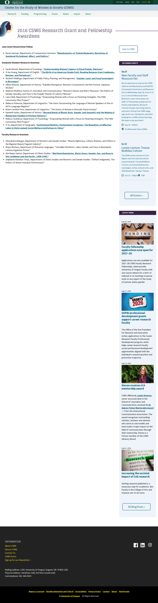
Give (138, 2)
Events (55, 13)
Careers (106, 591)
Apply (127, 2)
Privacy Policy (94, 591)
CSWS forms (10, 556)
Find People (124, 591)
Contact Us (10, 552)
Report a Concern (36, 591)
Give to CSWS (128, 49)
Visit (132, 2)
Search (144, 2)
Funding (25, 13)
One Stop (119, 2)
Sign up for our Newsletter (17, 560)
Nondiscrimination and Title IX (59, 591)
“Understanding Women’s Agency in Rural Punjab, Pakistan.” (73, 69)
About (88, 13)
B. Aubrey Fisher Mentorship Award (138, 406)
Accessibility (81, 591)
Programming (40, 13)
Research (12, 13)
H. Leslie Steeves (143, 395)
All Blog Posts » (136, 506)
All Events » (136, 195)
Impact (77, 13)
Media (66, 13)
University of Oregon (70, 596)
